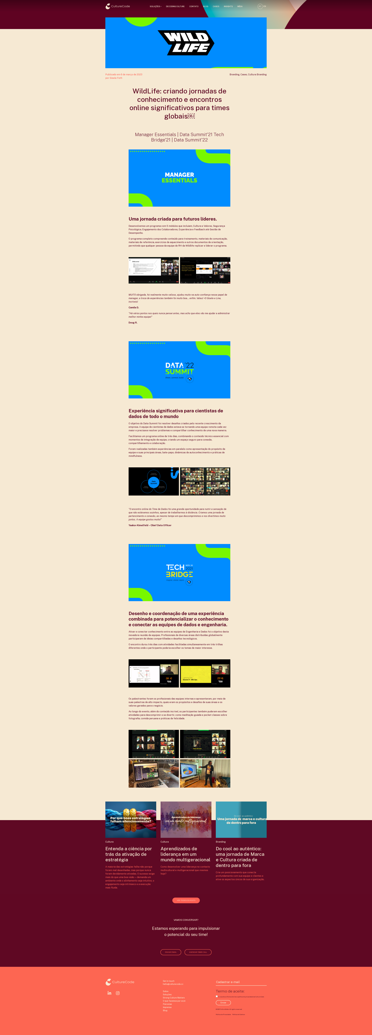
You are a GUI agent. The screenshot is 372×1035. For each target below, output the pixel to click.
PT (260, 6)
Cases (216, 6)
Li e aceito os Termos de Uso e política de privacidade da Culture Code (241, 997)
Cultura (252, 74)
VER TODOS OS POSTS (186, 900)
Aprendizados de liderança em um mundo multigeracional (185, 854)
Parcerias (167, 1004)
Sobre (165, 991)
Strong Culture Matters (174, 998)
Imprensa (167, 1007)
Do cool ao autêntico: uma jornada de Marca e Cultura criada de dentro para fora (240, 857)
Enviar (223, 1002)
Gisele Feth (116, 78)
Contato (193, 6)
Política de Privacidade (223, 1014)
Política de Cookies (238, 1014)
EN (264, 6)
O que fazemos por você (174, 1001)
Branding (234, 74)
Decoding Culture (175, 6)
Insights (228, 6)
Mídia (240, 6)
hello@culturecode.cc (173, 984)
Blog (205, 6)
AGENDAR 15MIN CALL (198, 952)
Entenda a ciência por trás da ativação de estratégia (128, 854)
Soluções (155, 6)
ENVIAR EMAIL (171, 952)
